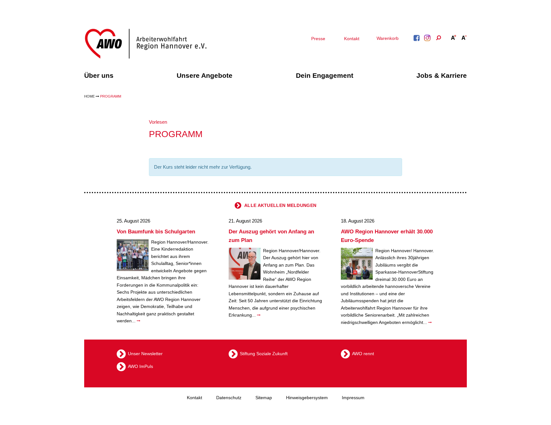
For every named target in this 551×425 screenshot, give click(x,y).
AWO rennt (363, 353)
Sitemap (263, 397)
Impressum (353, 397)
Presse (318, 38)
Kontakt (351, 38)
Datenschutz (228, 397)
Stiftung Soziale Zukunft (264, 353)
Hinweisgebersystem (307, 397)
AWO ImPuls (140, 366)
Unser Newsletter (145, 353)
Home (89, 96)
